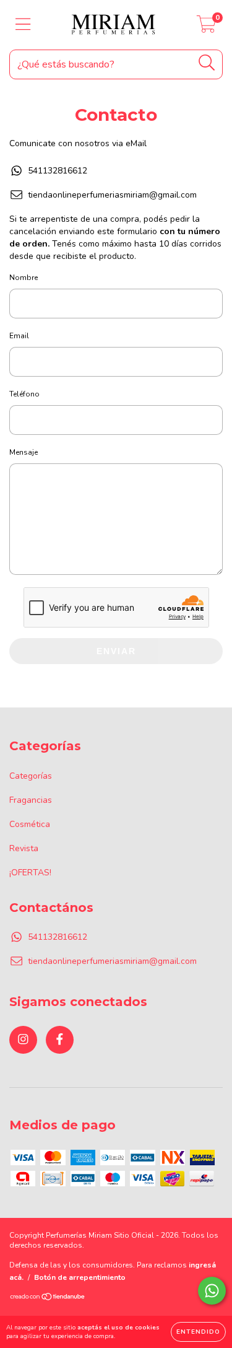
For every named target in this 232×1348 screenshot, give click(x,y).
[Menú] (23, 24)
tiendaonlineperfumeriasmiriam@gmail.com (112, 195)
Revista (23, 848)
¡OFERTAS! (30, 872)
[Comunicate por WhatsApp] (212, 1291)
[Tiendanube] (48, 1298)
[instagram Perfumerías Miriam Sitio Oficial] (23, 1040)
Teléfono (24, 394)
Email (19, 336)
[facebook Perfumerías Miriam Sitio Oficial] (60, 1040)
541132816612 (57, 171)
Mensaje (23, 452)
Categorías (30, 776)
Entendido (198, 1332)
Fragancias (30, 800)
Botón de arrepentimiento (80, 1277)
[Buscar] (206, 62)
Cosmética (29, 824)
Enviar (116, 651)
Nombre (23, 277)
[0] (206, 28)
